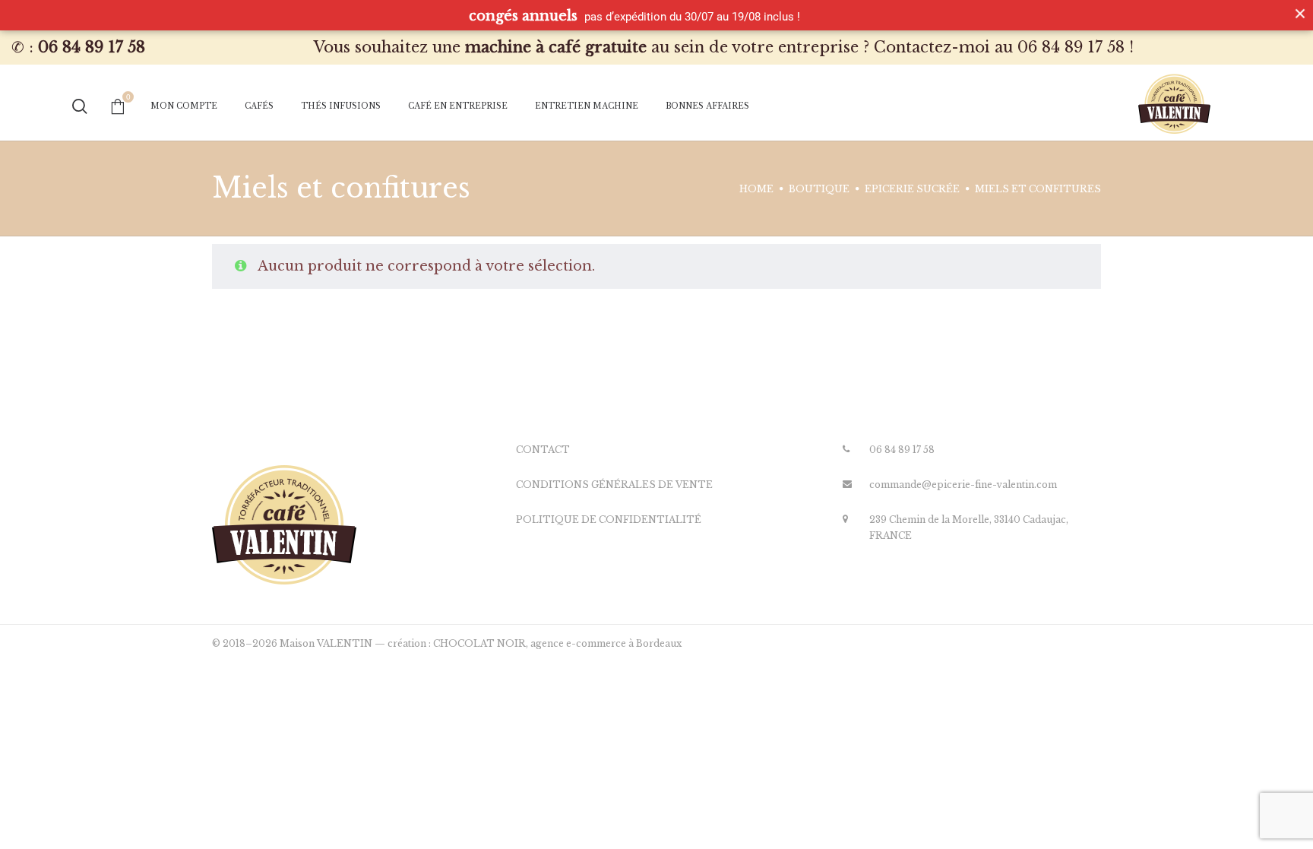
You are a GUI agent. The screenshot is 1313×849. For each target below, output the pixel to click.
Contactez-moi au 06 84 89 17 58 (999, 47)
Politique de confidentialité (608, 519)
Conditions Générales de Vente (614, 484)
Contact (543, 449)
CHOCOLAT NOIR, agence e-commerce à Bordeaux (557, 643)
